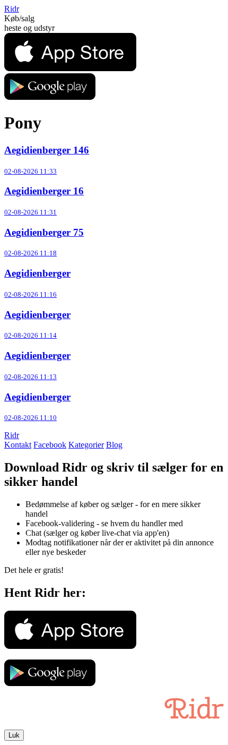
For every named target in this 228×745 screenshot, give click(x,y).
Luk (14, 735)
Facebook (49, 444)
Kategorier (86, 444)
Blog (114, 444)
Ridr (11, 8)
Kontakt (17, 444)
